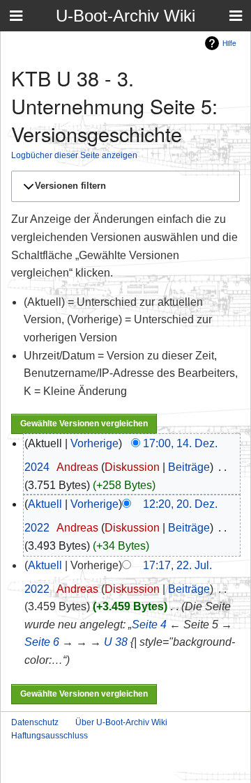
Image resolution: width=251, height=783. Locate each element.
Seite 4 (149, 624)
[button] (123, 186)
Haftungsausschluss (49, 736)
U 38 (116, 642)
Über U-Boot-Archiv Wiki (121, 722)
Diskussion (132, 467)
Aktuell (45, 504)
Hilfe (229, 43)
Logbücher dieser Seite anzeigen (74, 155)
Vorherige (94, 443)
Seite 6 (41, 642)
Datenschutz (35, 722)
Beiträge (189, 467)
